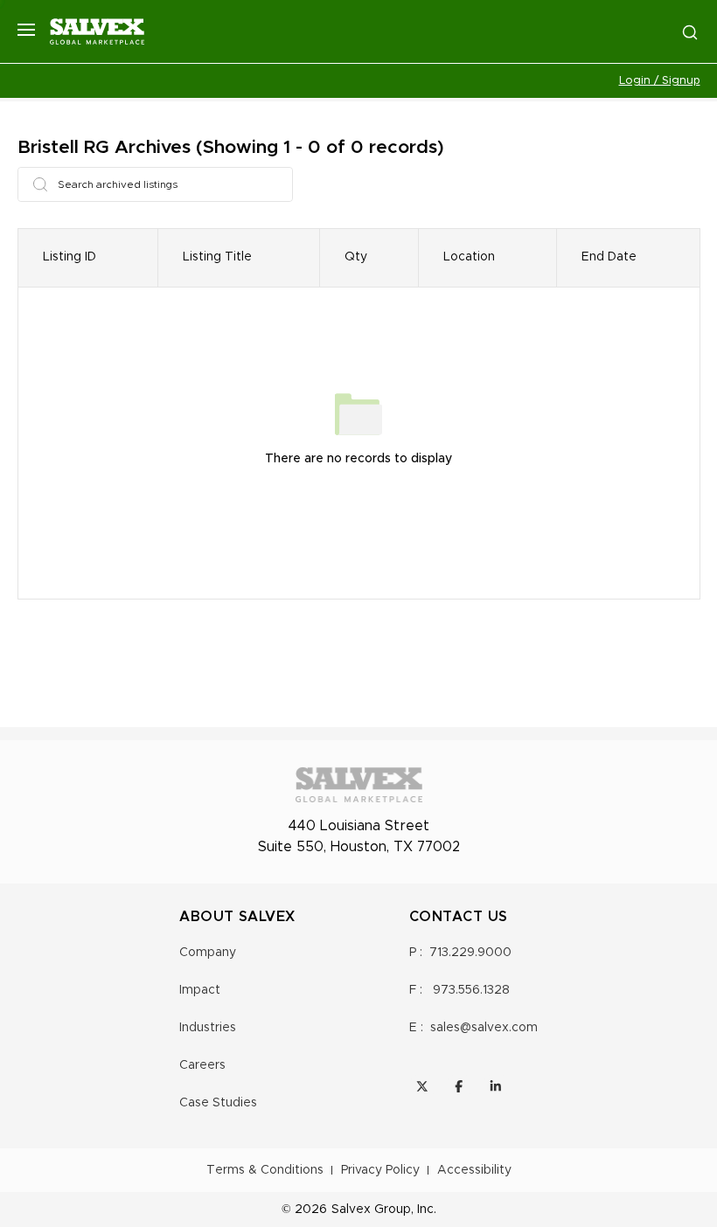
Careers (202, 1065)
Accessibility (474, 1170)
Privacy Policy (380, 1170)
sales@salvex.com (484, 1028)
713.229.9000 (470, 952)
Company (207, 952)
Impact (199, 990)
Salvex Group (371, 1209)
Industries (207, 1028)
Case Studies (218, 1103)
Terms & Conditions (265, 1170)
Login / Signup (659, 81)
